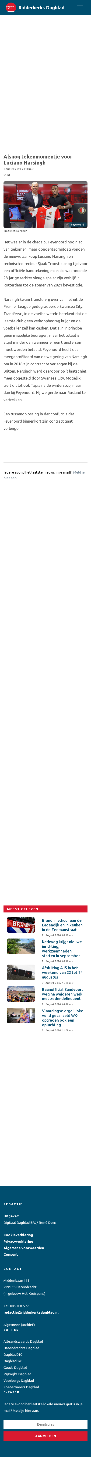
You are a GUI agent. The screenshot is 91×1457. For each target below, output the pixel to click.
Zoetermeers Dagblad (21, 1387)
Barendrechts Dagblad (21, 1348)
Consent (11, 1254)
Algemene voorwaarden (24, 1248)
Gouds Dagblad (15, 1368)
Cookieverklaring (18, 1235)
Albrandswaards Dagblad (23, 1341)
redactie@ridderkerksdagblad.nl (31, 1312)
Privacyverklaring (18, 1241)
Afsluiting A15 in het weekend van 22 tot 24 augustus (62, 972)
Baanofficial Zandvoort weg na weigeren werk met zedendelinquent (62, 994)
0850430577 (19, 1306)
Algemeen (12, 1325)
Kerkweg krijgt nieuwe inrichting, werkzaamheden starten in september (62, 949)
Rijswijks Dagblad (17, 1374)
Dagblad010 (13, 1354)
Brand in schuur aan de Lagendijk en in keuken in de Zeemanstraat (62, 925)
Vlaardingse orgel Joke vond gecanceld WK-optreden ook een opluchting (62, 1018)
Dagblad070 (13, 1361)
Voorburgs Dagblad (19, 1381)
